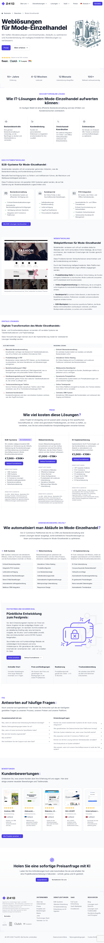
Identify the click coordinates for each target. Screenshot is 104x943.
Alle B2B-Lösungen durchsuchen (15, 224)
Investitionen (75, 909)
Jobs (38, 915)
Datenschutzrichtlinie (60, 937)
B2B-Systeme (58, 902)
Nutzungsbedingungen (77, 937)
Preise (6, 48)
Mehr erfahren (19, 48)
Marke (39, 913)
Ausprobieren (42, 880)
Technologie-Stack (43, 918)
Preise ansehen (13, 657)
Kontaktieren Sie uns (59, 880)
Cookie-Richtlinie (93, 937)
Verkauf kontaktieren (14, 463)
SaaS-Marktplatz (76, 906)
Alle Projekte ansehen (11, 836)
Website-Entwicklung (61, 904)
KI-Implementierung (60, 907)
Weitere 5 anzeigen (7, 590)
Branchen (17, 13)
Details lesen (8, 828)
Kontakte (97, 3)
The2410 (17, 937)
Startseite (7, 13)
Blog (89, 902)
